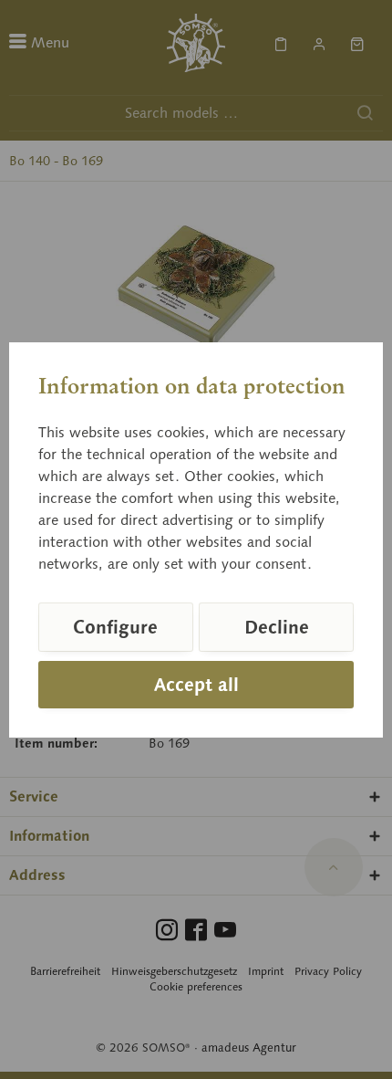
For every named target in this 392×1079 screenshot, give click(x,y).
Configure (115, 627)
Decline (276, 627)
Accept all (196, 685)
